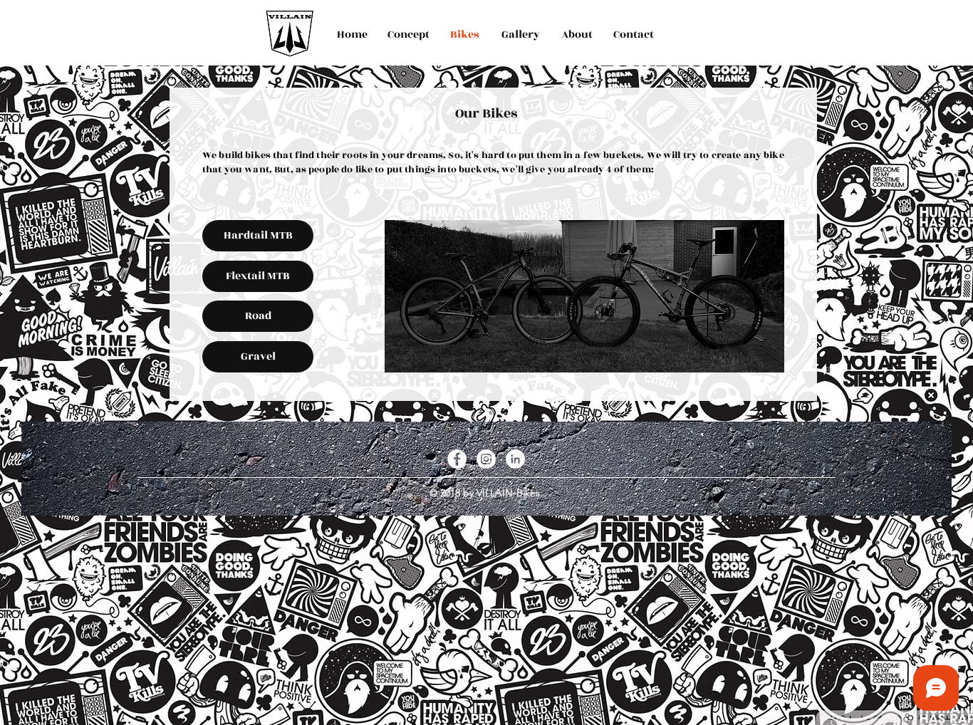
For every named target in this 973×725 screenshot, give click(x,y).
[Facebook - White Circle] (457, 459)
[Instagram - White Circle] (486, 459)
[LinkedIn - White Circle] (515, 459)
